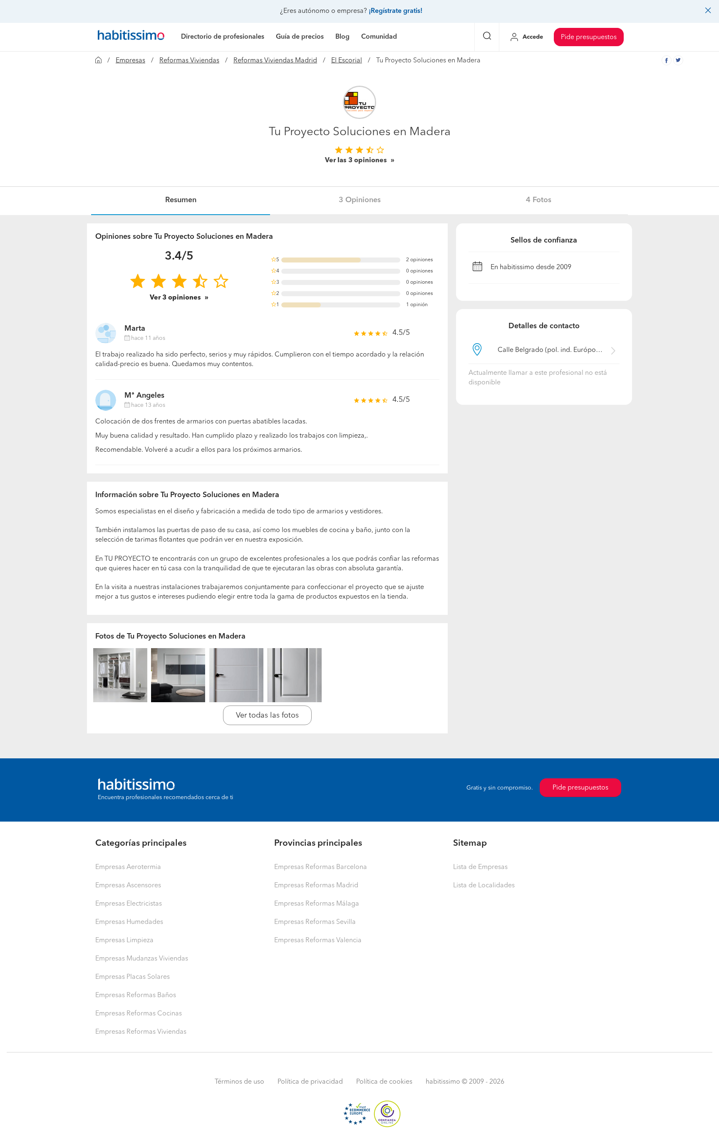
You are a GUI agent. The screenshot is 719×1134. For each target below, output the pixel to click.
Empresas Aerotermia (128, 867)
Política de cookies (384, 1082)
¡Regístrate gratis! (395, 11)
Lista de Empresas (480, 867)
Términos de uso (239, 1082)
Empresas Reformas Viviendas (140, 1032)
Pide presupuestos (589, 37)
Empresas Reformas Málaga (316, 904)
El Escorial (346, 60)
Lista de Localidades (484, 885)
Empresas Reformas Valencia (318, 940)
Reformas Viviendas (189, 60)
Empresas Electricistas (128, 904)
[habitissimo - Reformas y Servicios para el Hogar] (131, 37)
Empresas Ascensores (128, 885)
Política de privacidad (310, 1082)
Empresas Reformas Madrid (316, 885)
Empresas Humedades (129, 922)
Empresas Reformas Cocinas (138, 1013)
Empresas (130, 60)
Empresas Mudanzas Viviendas (141, 959)
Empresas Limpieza (124, 940)
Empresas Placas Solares (132, 977)
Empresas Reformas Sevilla (315, 922)
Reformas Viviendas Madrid (275, 60)
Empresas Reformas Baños (135, 995)
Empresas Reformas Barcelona (320, 867)
